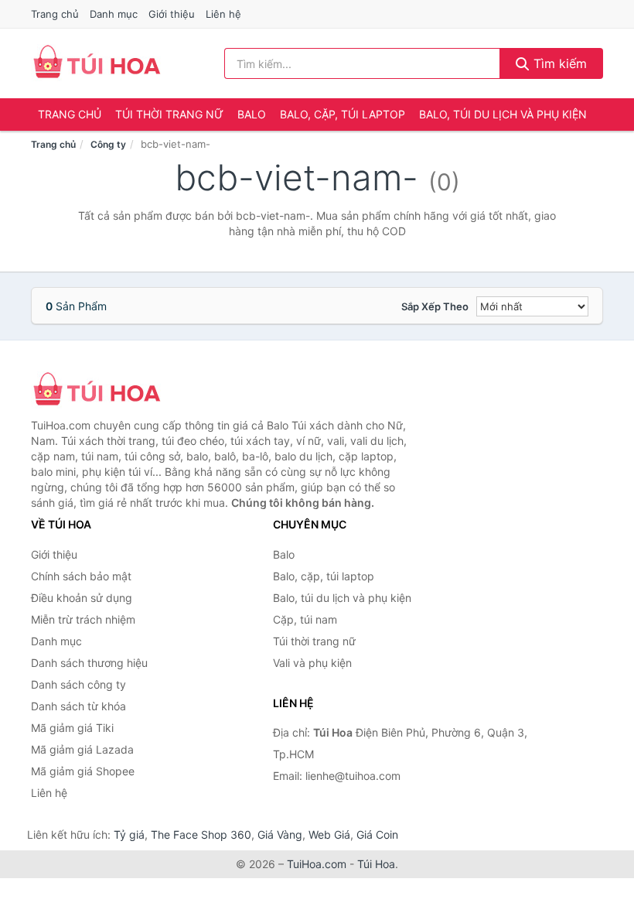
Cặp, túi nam (305, 619)
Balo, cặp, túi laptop (342, 114)
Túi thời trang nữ (169, 114)
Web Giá (329, 834)
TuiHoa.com (316, 863)
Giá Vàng (279, 834)
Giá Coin (377, 834)
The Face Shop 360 (201, 834)
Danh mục (114, 14)
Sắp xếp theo (435, 306)
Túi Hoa (376, 863)
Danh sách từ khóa (78, 706)
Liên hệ (223, 14)
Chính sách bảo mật (81, 576)
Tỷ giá (129, 834)
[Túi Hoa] (108, 390)
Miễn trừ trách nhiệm (83, 619)
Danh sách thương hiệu (89, 662)
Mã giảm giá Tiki (72, 727)
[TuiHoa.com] (96, 63)
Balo (251, 114)
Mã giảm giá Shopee (83, 771)
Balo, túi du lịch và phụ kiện (503, 114)
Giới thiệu (171, 14)
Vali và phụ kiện (312, 662)
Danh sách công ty (78, 684)
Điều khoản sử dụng (81, 597)
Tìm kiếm (558, 63)
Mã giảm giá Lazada (82, 749)
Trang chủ (55, 14)
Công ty (108, 144)
